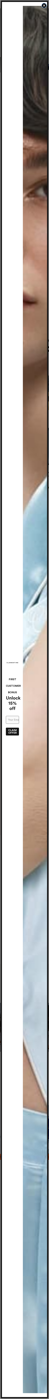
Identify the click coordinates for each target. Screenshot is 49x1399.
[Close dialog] (44, 5)
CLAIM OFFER (12, 731)
